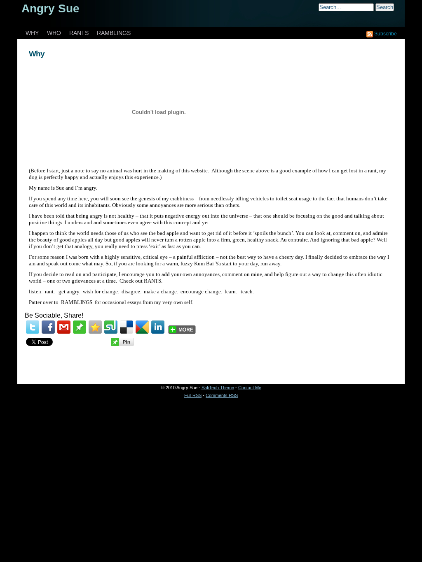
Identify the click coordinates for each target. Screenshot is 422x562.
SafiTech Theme (218, 387)
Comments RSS (222, 395)
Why (37, 53)
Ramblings (114, 33)
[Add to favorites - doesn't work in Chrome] (95, 327)
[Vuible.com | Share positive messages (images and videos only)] (79, 332)
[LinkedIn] (157, 327)
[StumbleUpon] (110, 327)
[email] (63, 327)
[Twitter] (32, 327)
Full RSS (193, 395)
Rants (79, 33)
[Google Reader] (142, 327)
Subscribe (385, 34)
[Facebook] (48, 327)
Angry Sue (50, 8)
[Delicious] (126, 327)
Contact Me (249, 387)
